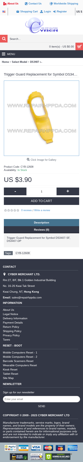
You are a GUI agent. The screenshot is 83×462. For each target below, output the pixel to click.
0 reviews (26, 210)
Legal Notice (10, 314)
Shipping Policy (12, 331)
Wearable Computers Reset (20, 365)
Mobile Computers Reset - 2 (20, 356)
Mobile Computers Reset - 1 (20, 352)
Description (41, 222)
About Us (8, 309)
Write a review (42, 210)
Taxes (6, 339)
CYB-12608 (23, 253)
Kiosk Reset (10, 369)
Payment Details (13, 322)
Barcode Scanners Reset (18, 361)
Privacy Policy (11, 335)
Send (41, 406)
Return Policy (11, 326)
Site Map (8, 378)
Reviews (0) (41, 229)
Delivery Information (15, 318)
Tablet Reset (10, 373)
